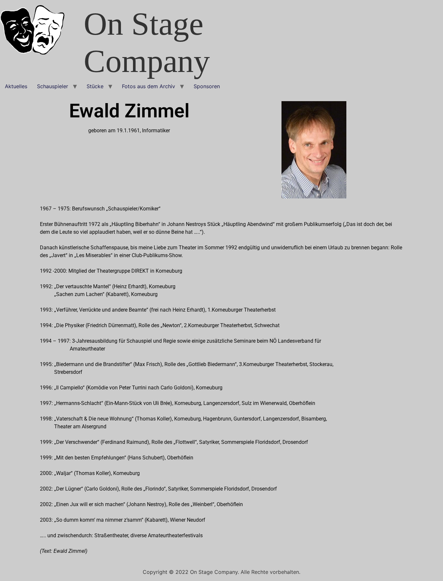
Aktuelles (16, 86)
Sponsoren (207, 86)
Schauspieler (52, 86)
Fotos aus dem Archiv (148, 86)
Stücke (95, 86)
